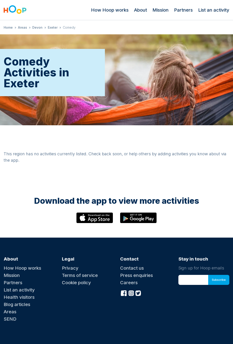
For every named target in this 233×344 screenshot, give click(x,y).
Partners (183, 10)
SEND (10, 319)
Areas (22, 27)
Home (8, 27)
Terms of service (80, 275)
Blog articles (17, 304)
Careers (129, 282)
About (140, 10)
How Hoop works (110, 10)
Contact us (132, 268)
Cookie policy (76, 282)
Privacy (70, 268)
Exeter (53, 27)
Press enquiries (136, 275)
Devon (37, 27)
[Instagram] (131, 292)
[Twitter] (138, 292)
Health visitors (19, 297)
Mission (160, 10)
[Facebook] (123, 292)
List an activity (213, 10)
